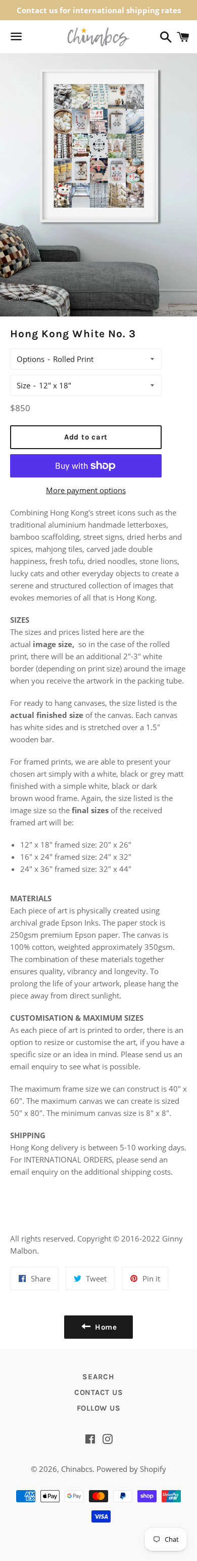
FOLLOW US (99, 1408)
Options (30, 359)
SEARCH (98, 1376)
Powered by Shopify (131, 1469)
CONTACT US (98, 1392)
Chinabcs (76, 1469)
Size (23, 385)
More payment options (86, 490)
